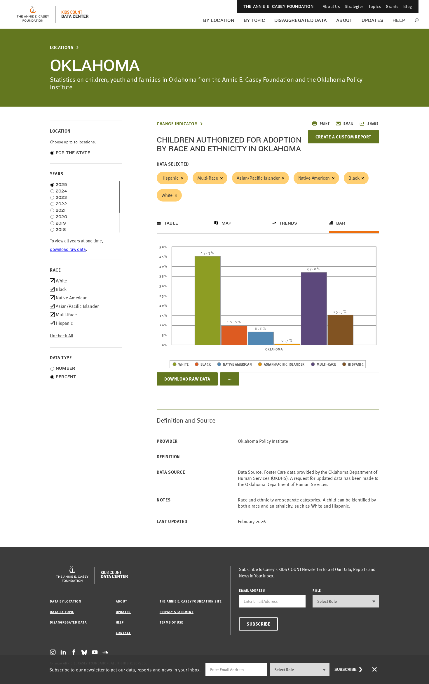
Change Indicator (177, 124)
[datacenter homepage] (75, 14)
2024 (61, 191)
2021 (61, 210)
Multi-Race (207, 177)
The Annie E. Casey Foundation (278, 6)
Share (373, 123)
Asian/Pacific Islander (258, 177)
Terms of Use (171, 622)
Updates (372, 20)
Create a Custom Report (343, 136)
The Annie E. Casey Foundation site (191, 601)
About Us (331, 6)
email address (252, 590)
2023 (61, 197)
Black (353, 177)
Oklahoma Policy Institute (263, 441)
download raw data (68, 249)
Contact (123, 633)
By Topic (254, 20)
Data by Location (65, 601)
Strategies (354, 6)
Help (399, 20)
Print (324, 123)
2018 (61, 229)
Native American (314, 177)
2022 (61, 203)
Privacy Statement (176, 612)
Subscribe (258, 624)
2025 (61, 184)
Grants (392, 6)
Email (348, 123)
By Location (218, 20)
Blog (407, 6)
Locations (61, 47)
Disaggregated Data (300, 20)
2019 (61, 223)
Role (317, 590)
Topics (375, 6)
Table (171, 223)
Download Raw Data (187, 379)
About (344, 20)
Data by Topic (62, 612)
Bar (340, 223)
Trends (288, 223)
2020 (61, 216)
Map (227, 223)
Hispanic (170, 177)
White (166, 195)
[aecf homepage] (33, 14)
